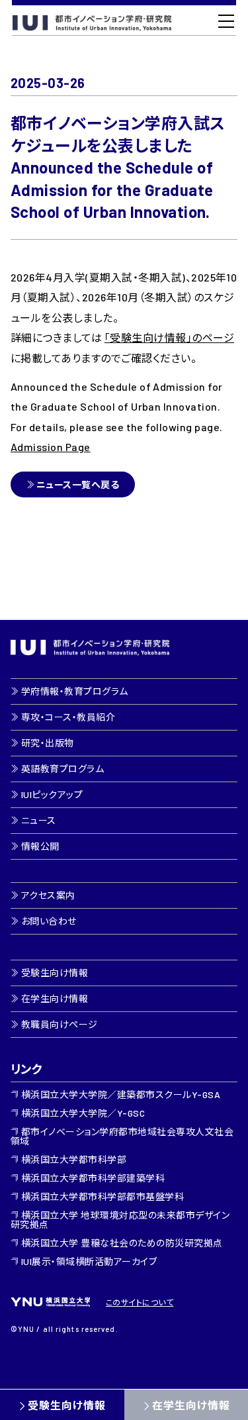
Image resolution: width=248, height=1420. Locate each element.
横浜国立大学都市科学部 (73, 1159)
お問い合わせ (49, 921)
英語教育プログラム (62, 768)
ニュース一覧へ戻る (77, 484)
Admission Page (51, 446)
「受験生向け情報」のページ (169, 337)
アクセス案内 (48, 895)
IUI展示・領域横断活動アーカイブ (89, 1261)
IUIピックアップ (52, 794)
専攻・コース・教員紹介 (68, 717)
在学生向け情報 (54, 998)
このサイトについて (139, 1302)
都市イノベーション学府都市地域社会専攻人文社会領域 (122, 1136)
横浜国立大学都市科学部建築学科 (93, 1178)
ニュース (38, 820)
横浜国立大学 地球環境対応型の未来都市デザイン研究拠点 (120, 1219)
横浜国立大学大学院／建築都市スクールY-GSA (120, 1094)
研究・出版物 (47, 742)
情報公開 (40, 846)
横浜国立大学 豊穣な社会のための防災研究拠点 (122, 1242)
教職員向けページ (59, 1024)
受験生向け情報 (67, 1405)
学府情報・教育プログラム (74, 691)
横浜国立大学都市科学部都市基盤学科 (102, 1196)
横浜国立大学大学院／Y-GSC (83, 1113)
